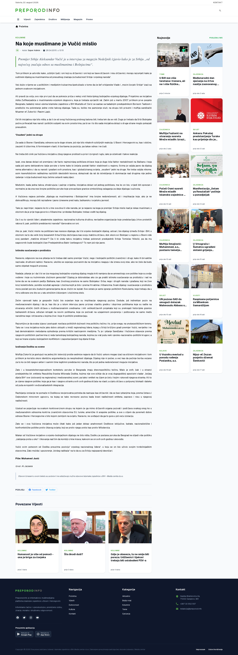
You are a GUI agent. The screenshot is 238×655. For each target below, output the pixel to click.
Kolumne (20, 37)
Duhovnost (74, 605)
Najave (163, 351)
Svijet (196, 129)
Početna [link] (23, 26)
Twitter (52, 490)
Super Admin (34, 50)
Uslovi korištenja (215, 649)
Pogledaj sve (216, 38)
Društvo (53, 19)
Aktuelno (126, 596)
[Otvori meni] (18, 19)
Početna (72, 596)
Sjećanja (126, 613)
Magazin (78, 19)
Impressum (200, 649)
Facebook (36, 490)
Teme (161, 74)
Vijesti (27, 19)
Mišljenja (65, 19)
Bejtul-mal (126, 600)
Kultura (72, 609)
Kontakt (218, 2)
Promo (89, 19)
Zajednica (39, 19)
